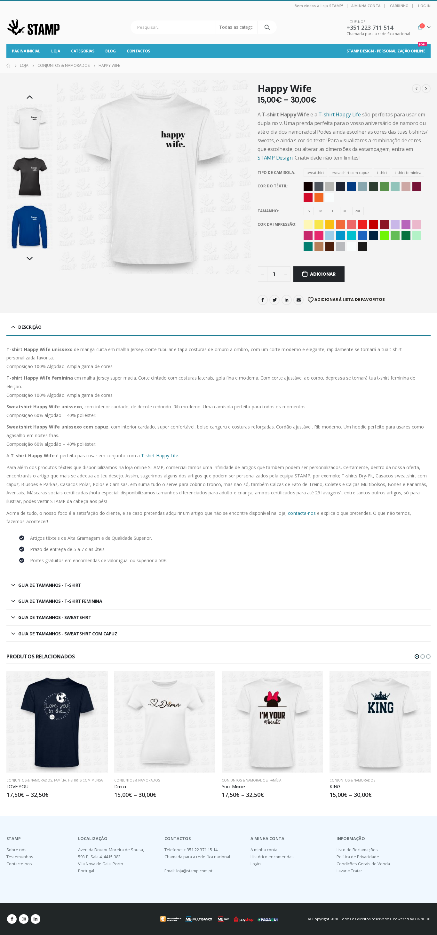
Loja (55, 51)
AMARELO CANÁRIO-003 (318, 224)
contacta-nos (302, 513)
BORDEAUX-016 (384, 224)
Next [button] (29, 259)
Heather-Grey (329, 186)
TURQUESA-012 (308, 246)
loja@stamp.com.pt (194, 871)
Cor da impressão (276, 224)
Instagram (23, 919)
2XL (358, 210)
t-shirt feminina (408, 172)
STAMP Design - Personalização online (385, 49)
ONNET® (423, 918)
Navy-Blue (340, 186)
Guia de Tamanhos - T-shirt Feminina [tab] (60, 601)
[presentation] (57, 177)
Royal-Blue (351, 186)
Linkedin (35, 919)
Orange (318, 197)
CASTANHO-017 (329, 246)
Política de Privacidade (358, 857)
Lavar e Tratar (349, 871)
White (329, 197)
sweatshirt (315, 172)
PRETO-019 (362, 246)
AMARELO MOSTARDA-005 (329, 224)
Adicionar (323, 274)
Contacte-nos (19, 864)
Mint (395, 186)
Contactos (138, 51)
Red (308, 197)
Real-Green (384, 186)
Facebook (263, 300)
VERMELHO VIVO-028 (362, 224)
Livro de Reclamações (357, 849)
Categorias (82, 51)
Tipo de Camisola (276, 172)
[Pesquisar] (267, 27)
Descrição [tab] (29, 327)
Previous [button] (29, 97)
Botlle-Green (373, 186)
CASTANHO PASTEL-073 (318, 246)
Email (298, 300)
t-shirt (382, 172)
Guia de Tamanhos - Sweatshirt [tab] (54, 617)
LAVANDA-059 (395, 224)
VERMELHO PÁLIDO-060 (351, 224)
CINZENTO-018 (340, 246)
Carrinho (399, 5)
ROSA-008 (308, 235)
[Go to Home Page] (8, 65)
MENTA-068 (416, 235)
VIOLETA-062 (405, 224)
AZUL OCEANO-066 (351, 235)
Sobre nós (16, 849)
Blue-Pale (362, 186)
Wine (416, 186)
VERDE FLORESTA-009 (405, 235)
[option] (29, 127)
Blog (110, 51)
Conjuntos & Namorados (29, 780)
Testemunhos (19, 857)
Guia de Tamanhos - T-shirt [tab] (49, 585)
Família (60, 780)
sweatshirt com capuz (350, 172)
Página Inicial (26, 51)
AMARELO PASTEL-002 (308, 224)
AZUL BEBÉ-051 (329, 235)
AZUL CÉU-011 (340, 235)
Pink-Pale (405, 186)
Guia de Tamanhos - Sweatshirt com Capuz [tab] (67, 634)
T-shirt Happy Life (339, 114)
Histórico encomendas (272, 857)
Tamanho (268, 211)
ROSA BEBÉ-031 (416, 224)
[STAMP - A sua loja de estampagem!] (33, 27)
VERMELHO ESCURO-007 (373, 224)
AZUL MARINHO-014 (373, 235)
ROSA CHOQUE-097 (318, 235)
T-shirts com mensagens (90, 780)
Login (255, 864)
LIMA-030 (384, 235)
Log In (424, 5)
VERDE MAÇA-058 (395, 235)
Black (308, 186)
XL (345, 210)
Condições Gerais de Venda (363, 864)
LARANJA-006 (340, 224)
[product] (57, 722)
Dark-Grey (318, 186)
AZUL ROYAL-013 (362, 235)
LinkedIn (287, 300)
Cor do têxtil (272, 186)
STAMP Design (275, 157)
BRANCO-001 (351, 246)
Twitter (274, 300)
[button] (417, 656)
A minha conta (366, 5)
